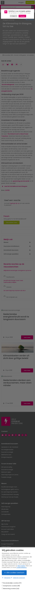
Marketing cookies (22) (11, 588)
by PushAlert (30, 19)
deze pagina (21, 566)
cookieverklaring (21, 567)
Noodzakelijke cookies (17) (12, 583)
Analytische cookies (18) (11, 585)
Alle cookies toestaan (15, 572)
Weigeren (7, 578)
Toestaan (22, 16)
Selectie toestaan (19, 578)
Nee (14, 16)
